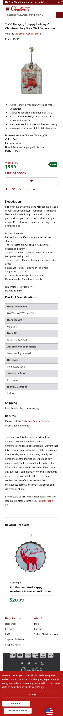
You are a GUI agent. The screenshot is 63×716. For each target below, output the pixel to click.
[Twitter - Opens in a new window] (28, 663)
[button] (6, 189)
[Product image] (31, 555)
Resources (10, 624)
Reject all (16, 703)
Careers (38, 629)
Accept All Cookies (17, 710)
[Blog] (41, 663)
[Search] (59, 15)
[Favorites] (31, 181)
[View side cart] (62, 2)
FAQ (7, 634)
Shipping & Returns (15, 639)
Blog (36, 624)
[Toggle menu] (7, 8)
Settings (31, 694)
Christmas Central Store (28, 34)
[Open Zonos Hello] (47, 710)
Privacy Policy (36, 686)
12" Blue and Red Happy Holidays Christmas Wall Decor (30, 589)
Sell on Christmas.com (46, 634)
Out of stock (15, 173)
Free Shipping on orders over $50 (26, 2)
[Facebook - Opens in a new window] (21, 663)
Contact (9, 629)
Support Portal (13, 645)
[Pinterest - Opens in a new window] (35, 663)
